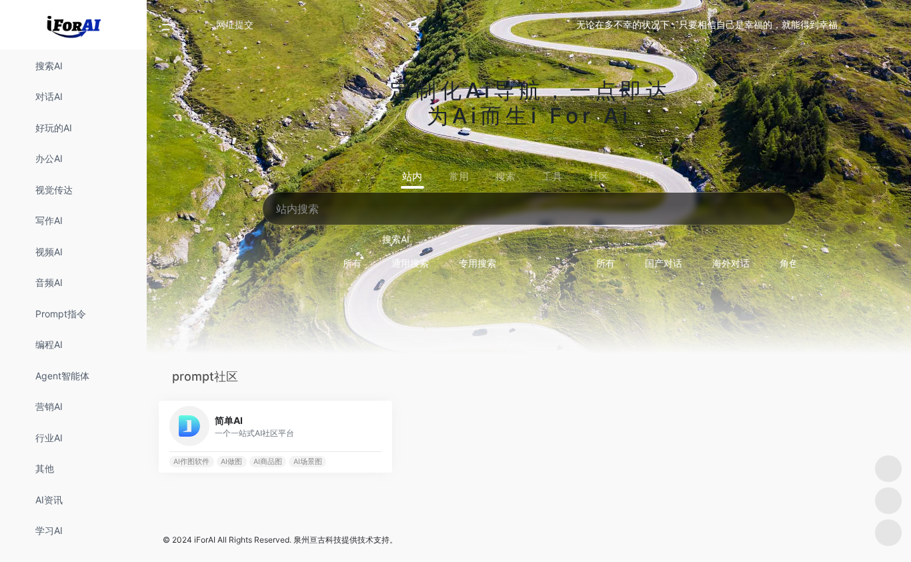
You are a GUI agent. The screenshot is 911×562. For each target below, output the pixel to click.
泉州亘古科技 (317, 540)
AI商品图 (267, 461)
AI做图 (231, 461)
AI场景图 (307, 461)
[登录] (868, 25)
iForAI (204, 540)
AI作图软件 (191, 461)
